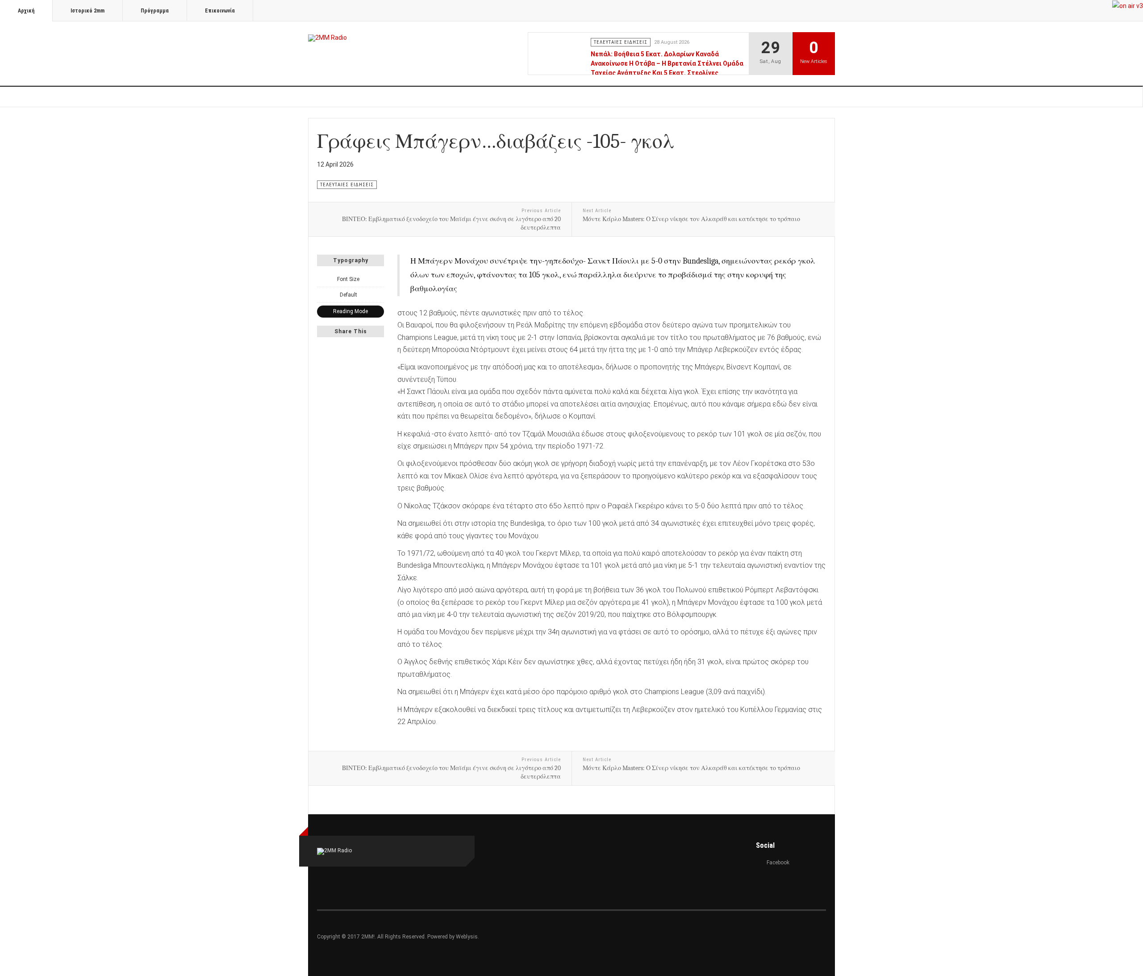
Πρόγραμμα (155, 11)
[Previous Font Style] (322, 295)
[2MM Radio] (327, 38)
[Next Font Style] (379, 295)
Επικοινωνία (220, 11)
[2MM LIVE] (1127, 5)
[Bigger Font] (379, 279)
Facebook (778, 862)
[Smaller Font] (322, 279)
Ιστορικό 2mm (87, 11)
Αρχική (26, 11)
